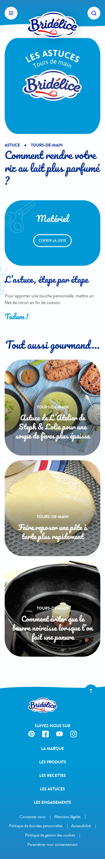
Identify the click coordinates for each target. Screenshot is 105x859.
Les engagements (52, 802)
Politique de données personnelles (35, 826)
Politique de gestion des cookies (50, 835)
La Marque (52, 748)
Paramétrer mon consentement (52, 844)
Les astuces (52, 789)
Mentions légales (67, 817)
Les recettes (52, 775)
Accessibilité (81, 826)
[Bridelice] (52, 13)
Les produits (52, 762)
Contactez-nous (33, 817)
